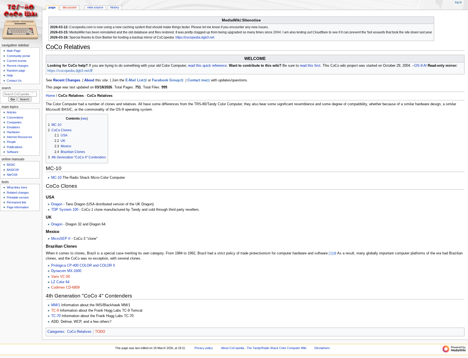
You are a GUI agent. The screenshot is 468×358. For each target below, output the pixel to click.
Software (12, 152)
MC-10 (56, 178)
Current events (17, 60)
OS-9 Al (420, 66)
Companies (14, 122)
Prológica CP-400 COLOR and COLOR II (83, 265)
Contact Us (14, 80)
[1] (331, 253)
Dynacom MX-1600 (66, 271)
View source (95, 7)
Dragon (56, 204)
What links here (17, 187)
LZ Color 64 (60, 282)
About (89, 80)
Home (50, 96)
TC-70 (56, 316)
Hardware (13, 132)
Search (6, 88)
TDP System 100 (64, 210)
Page (52, 7)
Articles (12, 112)
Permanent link (16, 202)
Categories (55, 332)
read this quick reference (207, 66)
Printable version (18, 197)
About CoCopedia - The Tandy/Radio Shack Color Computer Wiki (263, 348)
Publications (14, 147)
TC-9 (55, 310)
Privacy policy (203, 348)
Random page (16, 70)
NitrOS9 (12, 174)
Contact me (196, 80)
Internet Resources (19, 137)
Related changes (18, 192)
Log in (458, 2)
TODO (100, 332)
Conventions (15, 117)
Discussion (70, 7)
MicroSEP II (60, 239)
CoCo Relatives (79, 332)
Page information (18, 207)
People (11, 141)
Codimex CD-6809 (65, 287)
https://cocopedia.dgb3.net (195, 37)
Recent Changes (66, 80)
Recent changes (17, 65)
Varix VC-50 (60, 277)
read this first (310, 66)
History (114, 7)
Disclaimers (322, 348)
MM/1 (55, 305)
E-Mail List (134, 80)
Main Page (14, 50)
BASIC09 (13, 169)
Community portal (18, 55)
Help (10, 75)
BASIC (11, 164)
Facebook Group (166, 80)
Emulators (13, 127)
